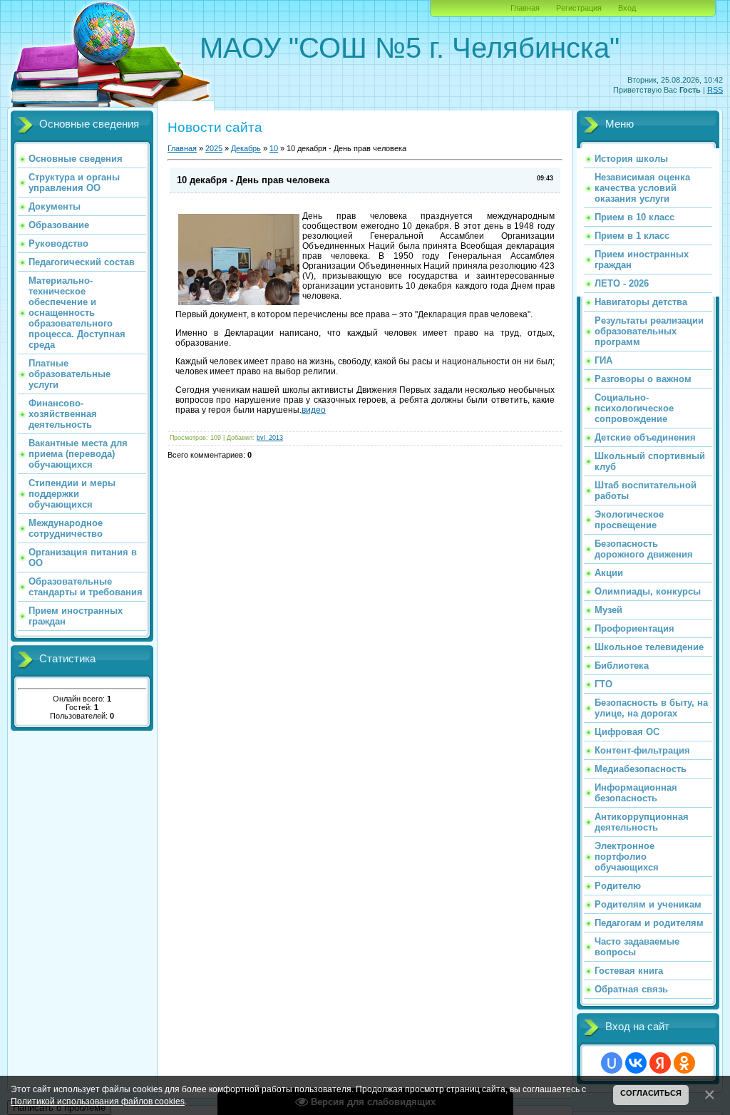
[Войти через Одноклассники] (684, 1063)
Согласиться (651, 1093)
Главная (525, 8)
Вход (627, 8)
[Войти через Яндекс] (660, 1063)
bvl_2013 (270, 437)
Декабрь (246, 148)
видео (314, 410)
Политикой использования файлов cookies (98, 1101)
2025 (213, 148)
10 (273, 148)
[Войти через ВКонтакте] (636, 1063)
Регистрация (579, 8)
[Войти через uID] (611, 1063)
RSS (715, 90)
